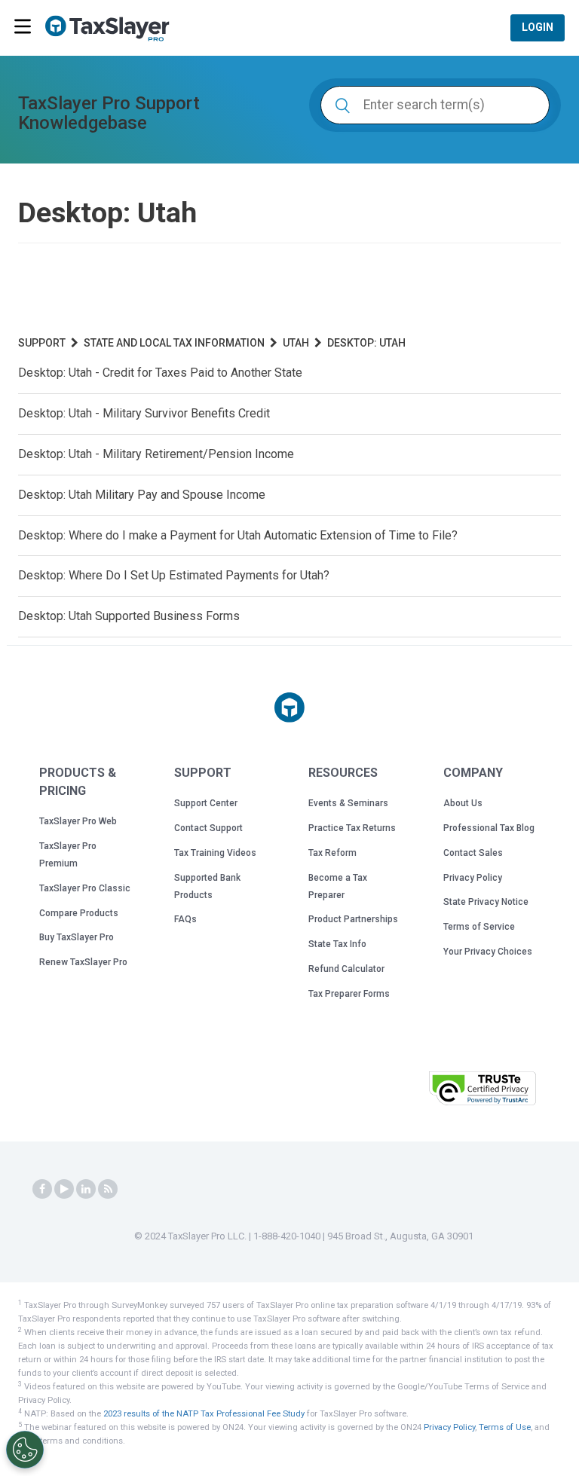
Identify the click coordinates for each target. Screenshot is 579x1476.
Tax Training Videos (215, 853)
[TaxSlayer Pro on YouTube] (64, 1189)
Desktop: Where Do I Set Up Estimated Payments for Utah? (173, 575)
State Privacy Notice (485, 902)
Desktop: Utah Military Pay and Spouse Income (141, 494)
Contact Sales (473, 853)
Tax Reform (332, 853)
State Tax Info (337, 944)
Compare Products (78, 913)
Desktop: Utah (366, 343)
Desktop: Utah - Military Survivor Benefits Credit (144, 413)
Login (537, 27)
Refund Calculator (346, 969)
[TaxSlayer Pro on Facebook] (42, 1189)
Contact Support (208, 828)
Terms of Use (505, 1427)
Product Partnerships (353, 919)
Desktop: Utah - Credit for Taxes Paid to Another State (160, 372)
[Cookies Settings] (25, 1449)
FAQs (185, 919)
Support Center (205, 803)
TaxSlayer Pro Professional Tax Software (113, 28)
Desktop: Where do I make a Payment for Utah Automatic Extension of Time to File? (238, 535)
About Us (462, 803)
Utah (296, 343)
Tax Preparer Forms (349, 994)
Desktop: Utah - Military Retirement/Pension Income (156, 454)
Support (42, 343)
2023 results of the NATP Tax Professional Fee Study (204, 1414)
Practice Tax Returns (352, 828)
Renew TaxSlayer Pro (83, 962)
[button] (379, 1086)
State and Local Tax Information (174, 343)
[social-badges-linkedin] (86, 1189)
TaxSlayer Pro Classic (84, 888)
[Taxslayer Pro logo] (289, 707)
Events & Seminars (348, 803)
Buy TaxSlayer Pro (76, 937)
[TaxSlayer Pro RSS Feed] (108, 1189)
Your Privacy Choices (487, 951)
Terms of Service (479, 926)
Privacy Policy (472, 877)
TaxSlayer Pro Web (78, 821)
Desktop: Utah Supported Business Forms (129, 616)
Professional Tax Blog (489, 828)
